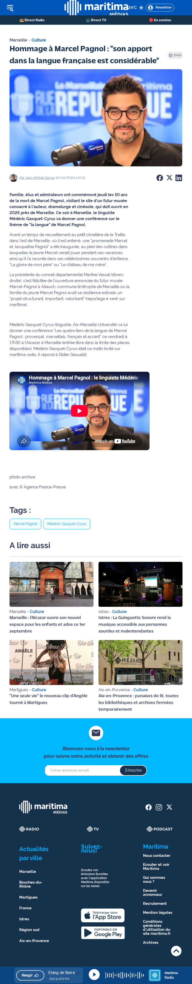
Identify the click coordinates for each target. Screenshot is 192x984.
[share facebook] (148, 807)
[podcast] (160, 829)
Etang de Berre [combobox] (61, 972)
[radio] (29, 829)
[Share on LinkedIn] (178, 178)
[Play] (94, 974)
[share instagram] (158, 807)
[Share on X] (169, 178)
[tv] (93, 829)
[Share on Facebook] (160, 178)
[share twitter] (169, 807)
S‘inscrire (133, 770)
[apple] (102, 915)
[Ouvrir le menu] (32, 8)
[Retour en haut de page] (176, 951)
